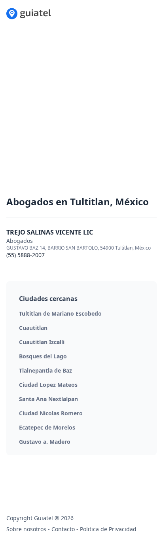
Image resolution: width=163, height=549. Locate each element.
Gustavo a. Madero (44, 441)
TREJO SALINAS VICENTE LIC (49, 232)
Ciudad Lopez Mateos (48, 384)
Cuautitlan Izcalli (41, 342)
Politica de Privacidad (108, 529)
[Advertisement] (81, 113)
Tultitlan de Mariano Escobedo (60, 313)
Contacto (63, 529)
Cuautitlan (33, 327)
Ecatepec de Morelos (47, 427)
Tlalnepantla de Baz (45, 370)
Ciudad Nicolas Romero (51, 413)
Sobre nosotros (26, 529)
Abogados (19, 240)
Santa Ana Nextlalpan (48, 399)
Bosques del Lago (43, 356)
